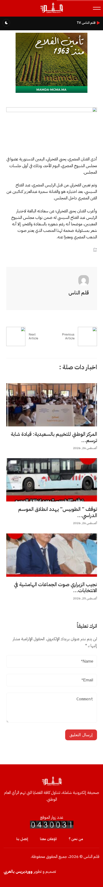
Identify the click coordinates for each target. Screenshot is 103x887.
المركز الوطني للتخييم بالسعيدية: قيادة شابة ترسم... (54, 437)
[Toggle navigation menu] (97, 8)
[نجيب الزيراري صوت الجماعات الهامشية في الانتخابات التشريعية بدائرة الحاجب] (51, 555)
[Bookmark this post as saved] (95, 250)
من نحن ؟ (76, 839)
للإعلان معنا (48, 839)
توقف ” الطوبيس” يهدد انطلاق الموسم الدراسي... (57, 512)
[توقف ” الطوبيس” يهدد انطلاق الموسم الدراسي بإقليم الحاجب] (51, 479)
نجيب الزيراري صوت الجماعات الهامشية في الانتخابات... (55, 588)
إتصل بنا (22, 839)
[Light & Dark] (6, 23)
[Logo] (51, 13)
